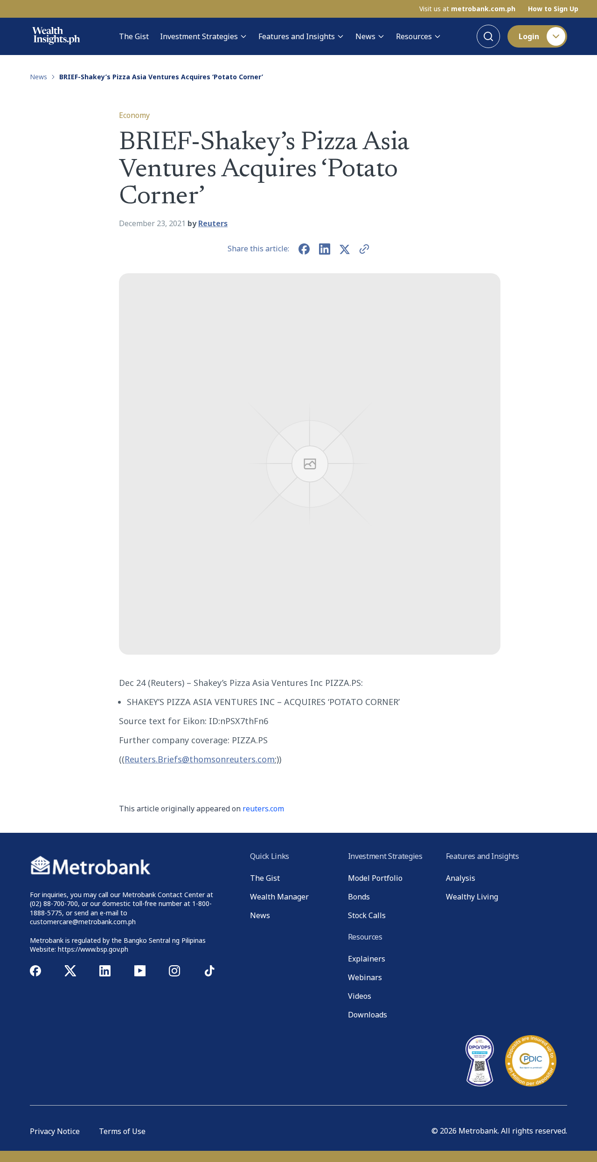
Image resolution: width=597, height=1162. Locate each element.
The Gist (134, 36)
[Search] (488, 36)
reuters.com (263, 808)
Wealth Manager (279, 897)
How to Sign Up (553, 9)
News (365, 36)
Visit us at (467, 9)
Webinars (365, 977)
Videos (359, 996)
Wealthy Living (472, 897)
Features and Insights (296, 36)
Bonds (359, 897)
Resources (414, 36)
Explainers (366, 959)
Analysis (460, 878)
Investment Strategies (199, 36)
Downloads (367, 1015)
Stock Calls (367, 915)
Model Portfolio (375, 878)
